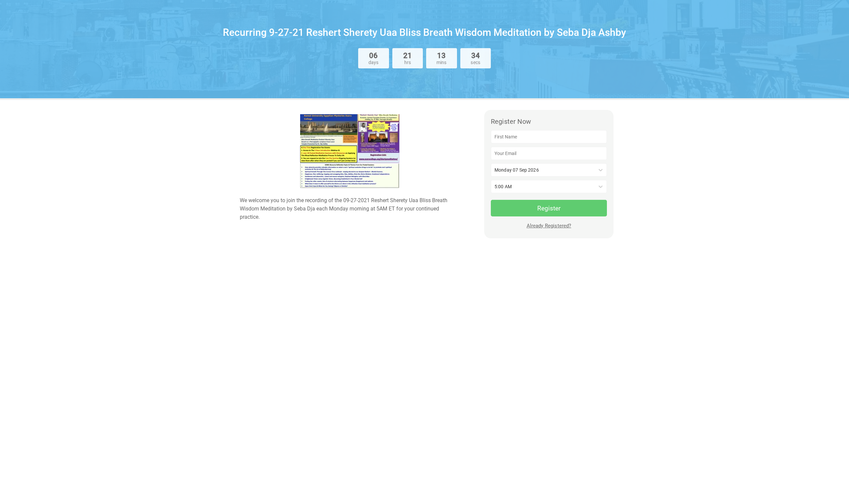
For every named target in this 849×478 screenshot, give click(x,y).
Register (548, 208)
